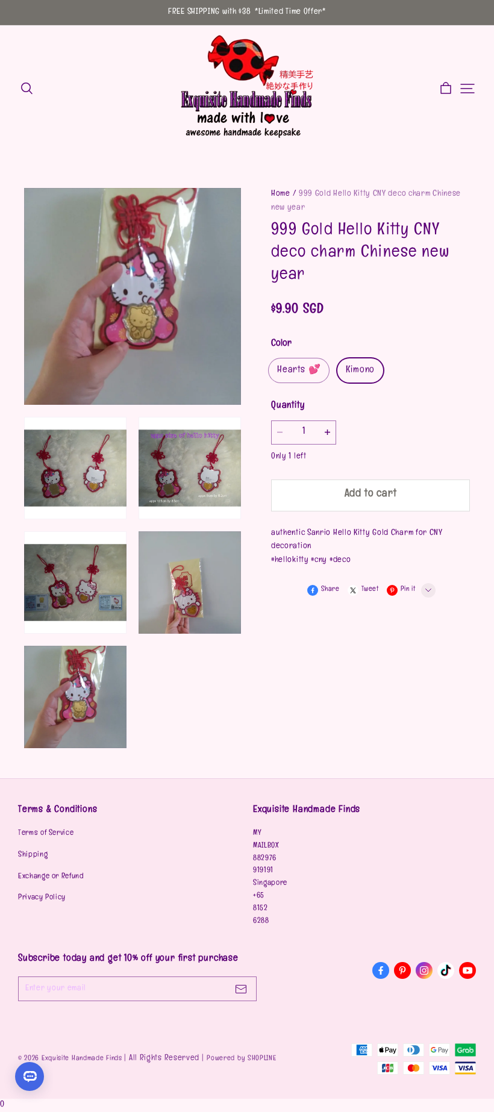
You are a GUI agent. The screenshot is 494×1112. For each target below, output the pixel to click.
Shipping (33, 855)
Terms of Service (45, 833)
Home (280, 194)
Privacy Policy (42, 898)
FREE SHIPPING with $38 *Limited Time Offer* (247, 12)
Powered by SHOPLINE (241, 1059)
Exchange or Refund (51, 877)
